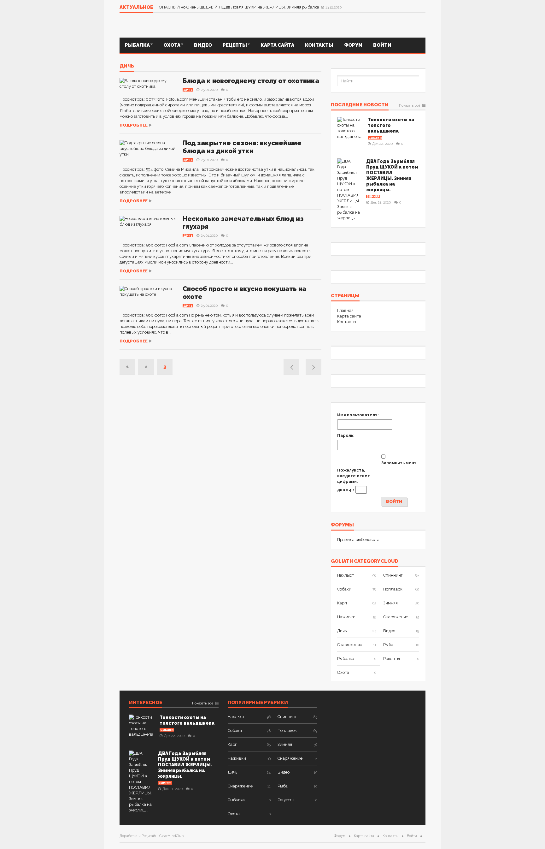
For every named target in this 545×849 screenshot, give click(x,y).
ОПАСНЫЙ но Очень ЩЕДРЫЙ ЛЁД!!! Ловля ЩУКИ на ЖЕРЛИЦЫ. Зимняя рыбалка (239, 7)
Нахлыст (345, 575)
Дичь (127, 66)
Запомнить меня (399, 462)
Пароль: (346, 435)
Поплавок (392, 589)
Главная (345, 310)
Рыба (388, 645)
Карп (342, 603)
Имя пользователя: (358, 415)
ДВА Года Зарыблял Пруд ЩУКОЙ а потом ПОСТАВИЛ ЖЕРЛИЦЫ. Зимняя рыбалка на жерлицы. (185, 765)
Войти (382, 45)
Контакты (319, 45)
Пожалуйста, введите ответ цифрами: (353, 476)
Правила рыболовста (358, 539)
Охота (171, 45)
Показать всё (409, 106)
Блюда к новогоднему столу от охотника (251, 81)
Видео (203, 45)
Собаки (375, 138)
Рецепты (235, 45)
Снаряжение (395, 617)
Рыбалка (137, 45)
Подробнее (134, 125)
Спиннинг (392, 575)
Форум (353, 45)
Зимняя (373, 196)
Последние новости (360, 105)
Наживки (346, 617)
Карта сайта (277, 45)
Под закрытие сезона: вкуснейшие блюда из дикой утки (242, 147)
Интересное (145, 702)
